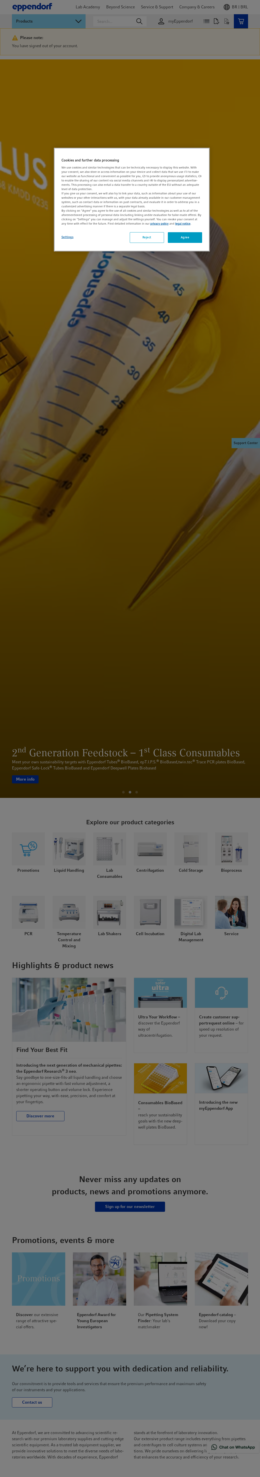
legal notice (182, 223)
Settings (67, 237)
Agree (185, 237)
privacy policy (159, 223)
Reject (146, 237)
